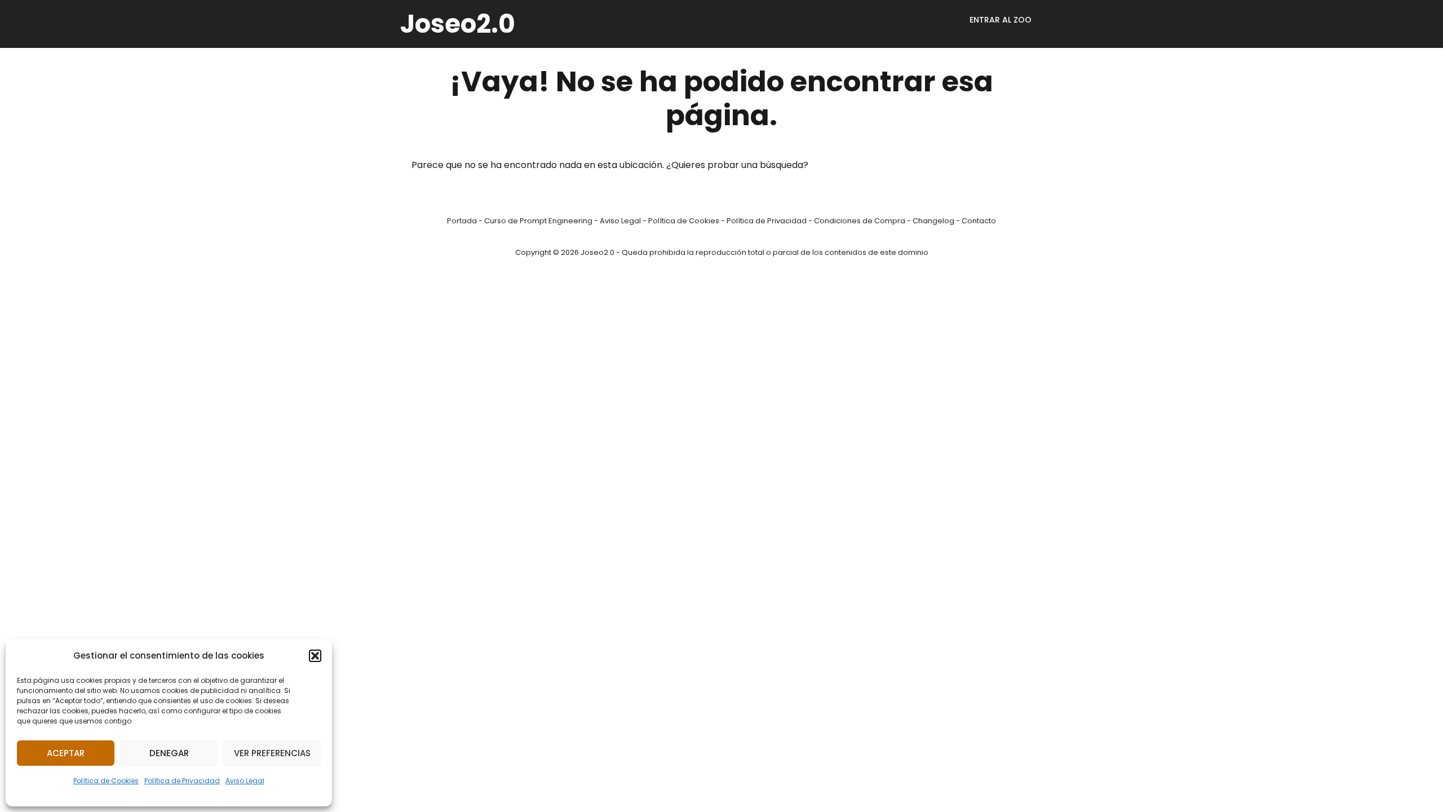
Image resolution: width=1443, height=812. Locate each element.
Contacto (979, 220)
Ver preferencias (272, 753)
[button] (315, 655)
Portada (462, 220)
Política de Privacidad (182, 780)
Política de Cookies (106, 780)
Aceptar (66, 753)
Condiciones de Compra (859, 220)
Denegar (169, 753)
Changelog (933, 220)
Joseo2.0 (457, 24)
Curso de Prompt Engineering (538, 220)
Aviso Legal (244, 780)
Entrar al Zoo (1001, 19)
